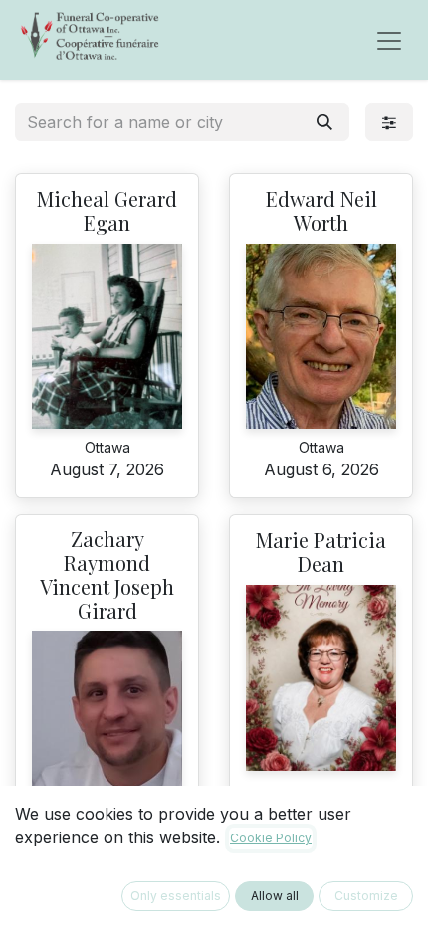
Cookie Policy (271, 838)
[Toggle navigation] (389, 40)
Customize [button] (366, 895)
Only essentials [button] (175, 895)
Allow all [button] (275, 895)
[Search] (324, 122)
